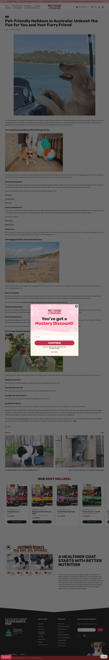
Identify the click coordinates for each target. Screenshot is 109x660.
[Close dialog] (76, 306)
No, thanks (54, 352)
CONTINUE (54, 343)
